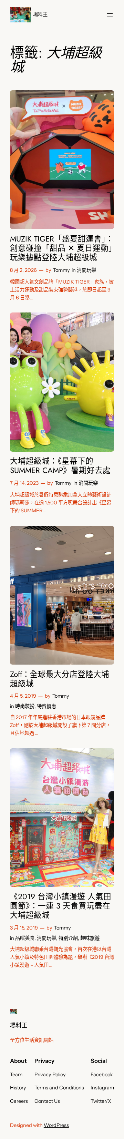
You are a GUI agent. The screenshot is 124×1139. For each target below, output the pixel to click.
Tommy (61, 270)
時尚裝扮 (24, 706)
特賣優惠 (46, 706)
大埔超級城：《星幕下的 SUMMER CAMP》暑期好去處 (60, 465)
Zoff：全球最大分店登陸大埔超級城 (59, 679)
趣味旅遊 (90, 938)
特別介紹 (68, 938)
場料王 (40, 14)
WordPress (56, 1125)
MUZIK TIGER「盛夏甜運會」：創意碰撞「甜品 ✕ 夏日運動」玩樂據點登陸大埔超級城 (62, 248)
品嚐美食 (24, 938)
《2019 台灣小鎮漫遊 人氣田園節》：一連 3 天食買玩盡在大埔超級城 (60, 906)
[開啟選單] (110, 15)
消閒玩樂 (86, 270)
